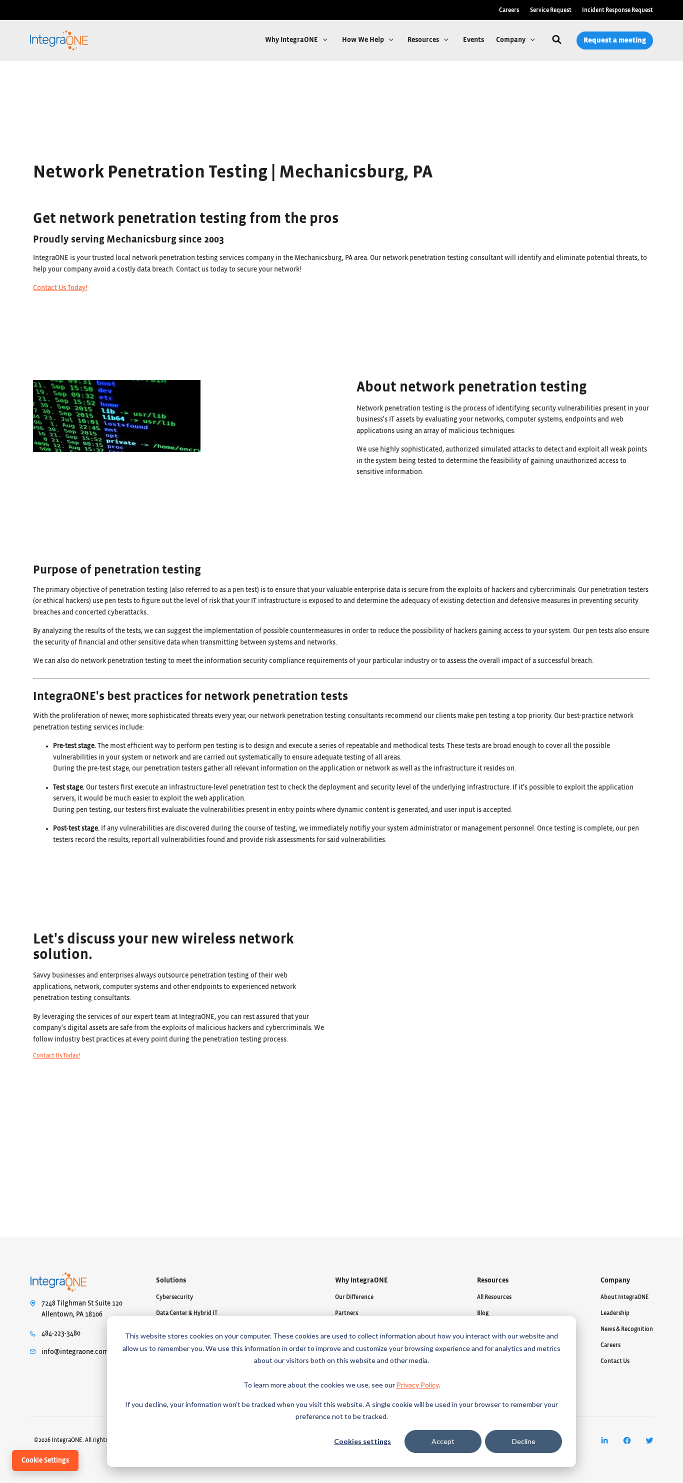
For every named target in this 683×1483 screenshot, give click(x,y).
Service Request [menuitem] (551, 10)
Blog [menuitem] (482, 1313)
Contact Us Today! (60, 288)
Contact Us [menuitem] (615, 1361)
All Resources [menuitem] (494, 1297)
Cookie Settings (45, 1460)
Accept (443, 1441)
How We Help (364, 40)
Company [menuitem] (615, 1280)
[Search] (557, 41)
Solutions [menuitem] (171, 1280)
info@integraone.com (75, 1352)
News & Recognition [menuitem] (626, 1329)
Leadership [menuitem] (615, 1313)
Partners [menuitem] (346, 1313)
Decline (524, 1441)
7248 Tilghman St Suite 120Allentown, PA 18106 (82, 1309)
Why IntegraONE (292, 40)
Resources (424, 40)
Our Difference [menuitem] (354, 1297)
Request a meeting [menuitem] (615, 40)
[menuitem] (604, 1440)
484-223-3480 (61, 1333)
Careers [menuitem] (509, 10)
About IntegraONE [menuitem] (624, 1297)
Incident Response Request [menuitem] (617, 10)
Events (473, 40)
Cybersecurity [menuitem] (174, 1297)
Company (511, 40)
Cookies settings (362, 1441)
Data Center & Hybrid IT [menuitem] (187, 1313)
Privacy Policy (417, 1384)
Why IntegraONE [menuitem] (361, 1280)
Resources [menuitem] (492, 1280)
